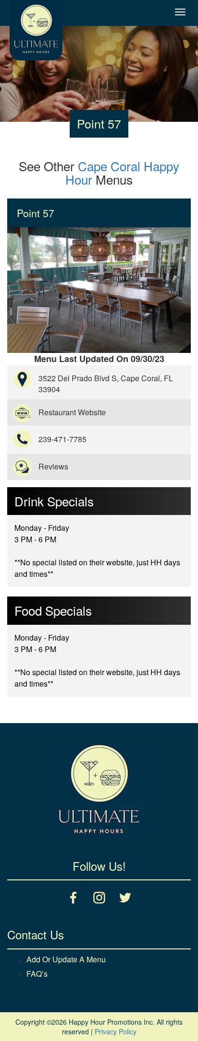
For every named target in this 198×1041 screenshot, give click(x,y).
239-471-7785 (62, 438)
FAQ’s (37, 973)
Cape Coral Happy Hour (122, 172)
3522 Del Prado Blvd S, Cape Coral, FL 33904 (105, 384)
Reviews (53, 466)
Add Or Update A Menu (66, 959)
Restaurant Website (72, 412)
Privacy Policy (115, 1031)
